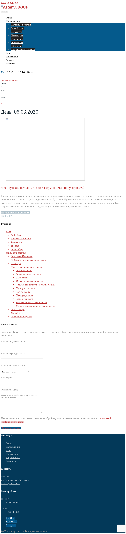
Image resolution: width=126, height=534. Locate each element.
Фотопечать (17, 42)
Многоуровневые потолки (29, 281)
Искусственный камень (23, 49)
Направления (13, 21)
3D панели (16, 45)
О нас (9, 17)
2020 (3, 90)
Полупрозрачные (24, 295)
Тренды (15, 245)
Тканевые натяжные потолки (31, 302)
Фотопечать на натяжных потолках (35, 305)
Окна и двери (17, 309)
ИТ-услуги (16, 31)
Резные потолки (24, 298)
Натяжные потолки (21, 24)
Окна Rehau (17, 28)
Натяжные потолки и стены (26, 266)
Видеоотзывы (13, 457)
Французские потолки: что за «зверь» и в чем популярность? (43, 187)
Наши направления (16, 252)
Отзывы (10, 60)
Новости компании (21, 238)
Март (3, 97)
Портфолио (12, 56)
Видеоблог (16, 235)
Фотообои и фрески (21, 316)
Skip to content (9, 2)
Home (3, 83)
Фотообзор (17, 249)
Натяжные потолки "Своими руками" (36, 284)
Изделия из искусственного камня (28, 259)
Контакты (11, 63)
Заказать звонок (9, 79)
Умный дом (17, 35)
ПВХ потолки (23, 291)
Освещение (17, 38)
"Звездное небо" (24, 270)
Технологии (17, 242)
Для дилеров (22, 277)
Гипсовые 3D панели (21, 256)
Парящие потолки (25, 288)
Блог (8, 53)
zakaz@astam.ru (10, 483)
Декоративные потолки (28, 274)
